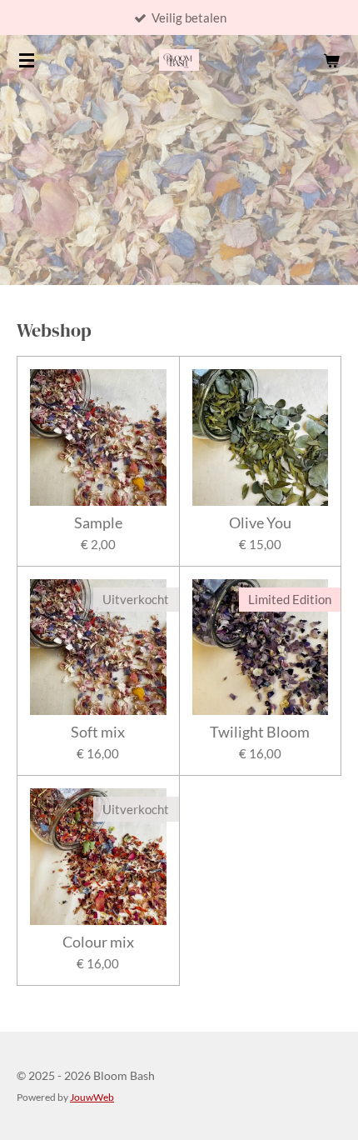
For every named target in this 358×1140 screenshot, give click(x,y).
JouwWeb (92, 1096)
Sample (98, 523)
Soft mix (98, 732)
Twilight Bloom (260, 732)
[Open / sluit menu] (26, 60)
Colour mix (98, 942)
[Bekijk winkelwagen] (331, 60)
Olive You (260, 523)
